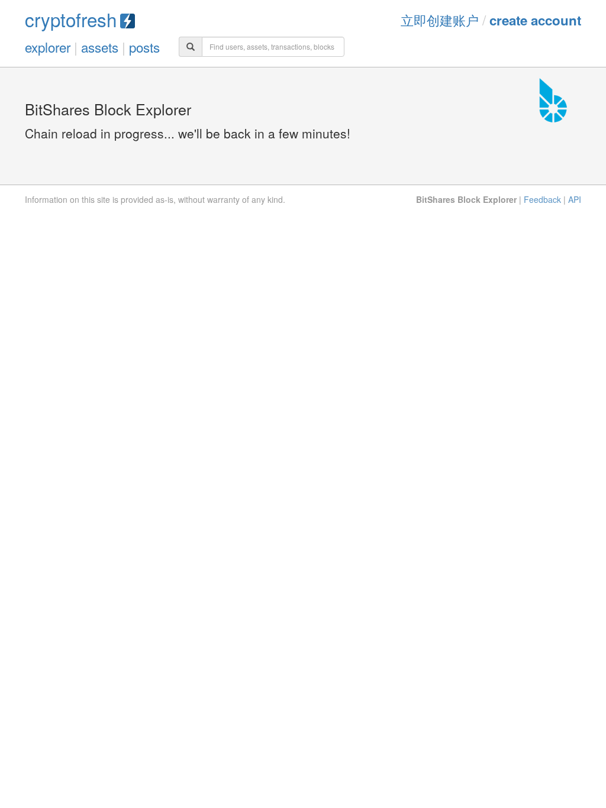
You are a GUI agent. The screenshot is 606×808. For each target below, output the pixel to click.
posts (144, 46)
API (574, 199)
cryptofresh (71, 19)
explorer (47, 46)
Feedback (542, 199)
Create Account (535, 20)
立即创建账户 (440, 19)
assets (99, 46)
